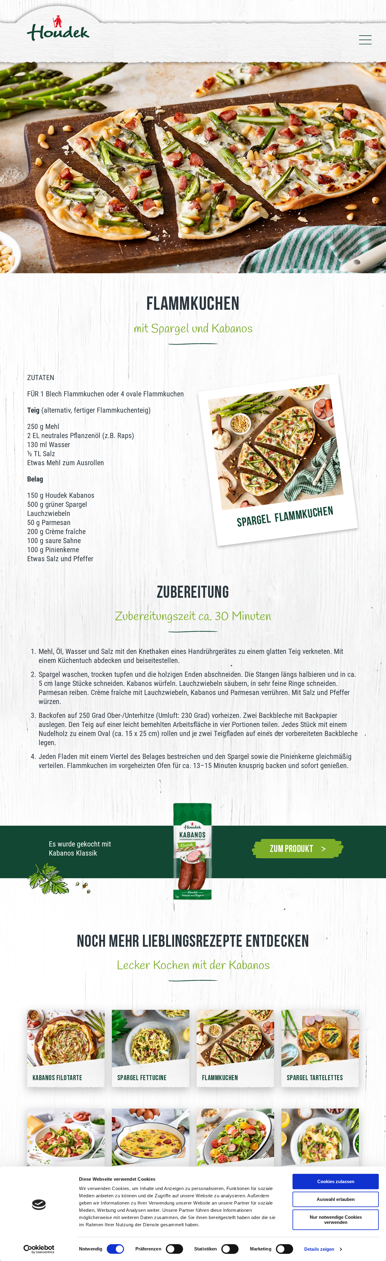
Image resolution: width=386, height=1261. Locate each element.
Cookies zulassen (335, 1181)
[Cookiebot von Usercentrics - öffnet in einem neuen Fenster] (39, 1249)
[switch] (174, 1249)
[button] (8, 167)
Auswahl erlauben (336, 1199)
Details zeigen (319, 1249)
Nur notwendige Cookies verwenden (336, 1220)
